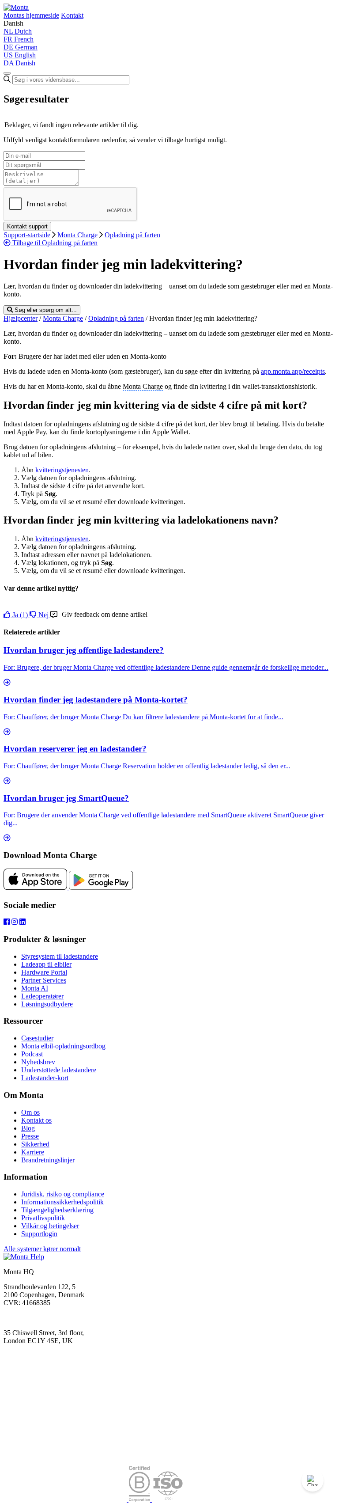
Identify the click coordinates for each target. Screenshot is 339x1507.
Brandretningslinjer (48, 1160)
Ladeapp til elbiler (46, 964)
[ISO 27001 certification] (168, 1499)
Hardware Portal (44, 972)
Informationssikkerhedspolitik (62, 1202)
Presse (30, 1136)
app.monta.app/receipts (293, 371)
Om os (30, 1112)
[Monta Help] (16, 7)
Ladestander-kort (44, 1078)
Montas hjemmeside (31, 15)
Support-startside (27, 235)
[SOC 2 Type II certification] (66, 1499)
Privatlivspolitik (43, 1218)
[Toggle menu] (7, 73)
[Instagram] (15, 922)
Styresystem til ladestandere (59, 956)
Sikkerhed (35, 1144)
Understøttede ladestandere (58, 1070)
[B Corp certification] (140, 1499)
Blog (28, 1128)
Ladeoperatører (42, 996)
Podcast (32, 1054)
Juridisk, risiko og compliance (62, 1194)
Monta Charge (77, 235)
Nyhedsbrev (38, 1062)
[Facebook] (7, 922)
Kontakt (72, 15)
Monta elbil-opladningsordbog (63, 1046)
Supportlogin (39, 1233)
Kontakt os (36, 1120)
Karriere (32, 1152)
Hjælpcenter (21, 318)
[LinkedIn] (22, 922)
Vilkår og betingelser (50, 1226)
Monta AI (34, 988)
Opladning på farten (132, 235)
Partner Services (43, 980)
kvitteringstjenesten (62, 470)
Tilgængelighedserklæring (57, 1210)
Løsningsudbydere (47, 1004)
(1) (21, 615)
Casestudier (37, 1038)
